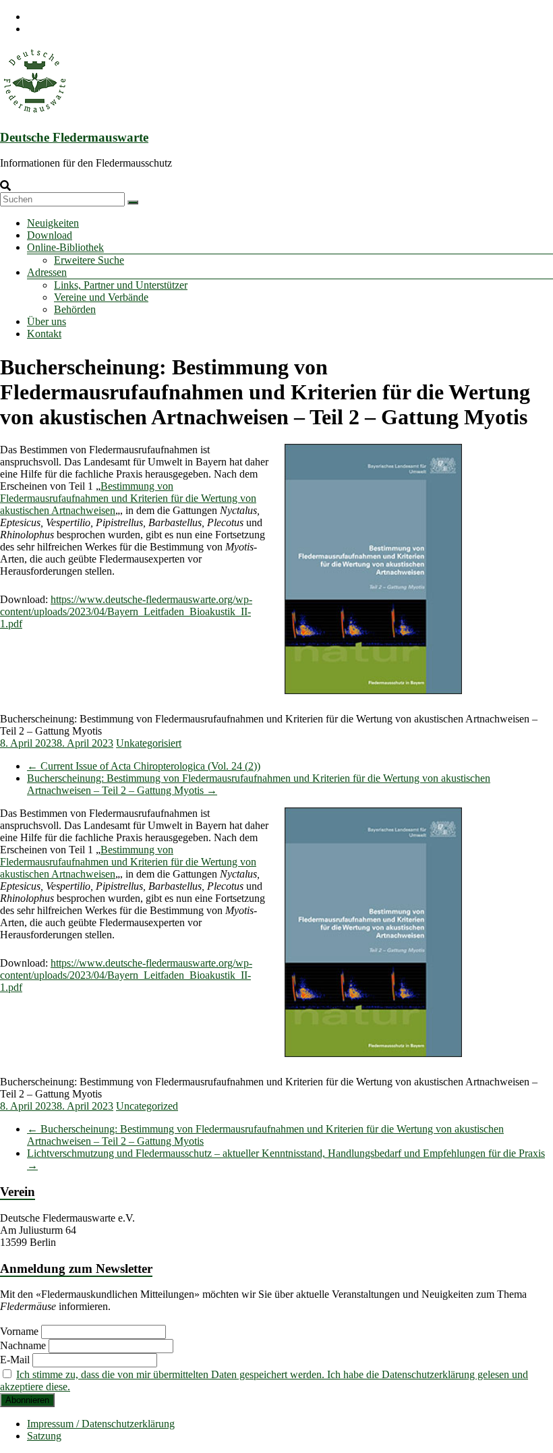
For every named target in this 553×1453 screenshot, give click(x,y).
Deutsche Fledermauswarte (74, 137)
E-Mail (15, 1359)
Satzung (44, 1436)
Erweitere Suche (89, 260)
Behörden (75, 309)
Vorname (19, 1331)
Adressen (47, 272)
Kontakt (44, 333)
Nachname (23, 1345)
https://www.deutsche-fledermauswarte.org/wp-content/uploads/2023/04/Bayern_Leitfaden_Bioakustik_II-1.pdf (126, 611)
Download (49, 235)
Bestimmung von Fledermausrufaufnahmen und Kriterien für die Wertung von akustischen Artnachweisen (128, 498)
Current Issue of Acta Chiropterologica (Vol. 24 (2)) (143, 766)
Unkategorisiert (148, 743)
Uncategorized (147, 1106)
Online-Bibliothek (65, 247)
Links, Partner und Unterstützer (120, 285)
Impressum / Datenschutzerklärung (101, 1423)
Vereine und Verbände (101, 297)
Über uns (46, 321)
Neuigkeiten (53, 223)
